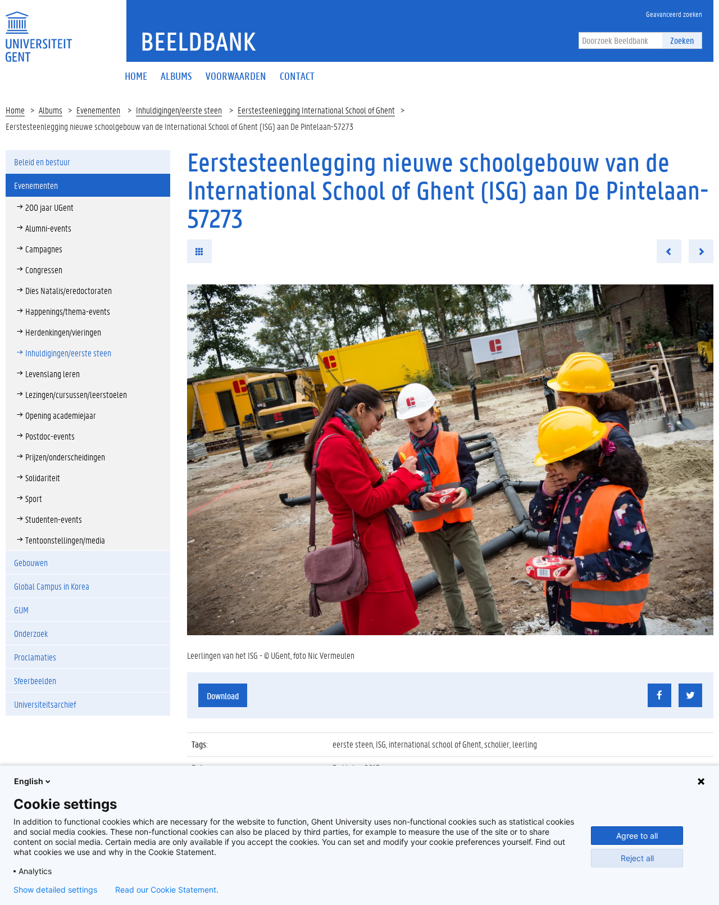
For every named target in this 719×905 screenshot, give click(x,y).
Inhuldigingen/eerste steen (179, 110)
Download (223, 696)
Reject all (637, 858)
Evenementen (98, 110)
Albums (50, 110)
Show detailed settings (55, 889)
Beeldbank (198, 41)
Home (15, 110)
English (28, 781)
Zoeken (682, 40)
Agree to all (637, 835)
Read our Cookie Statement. (167, 889)
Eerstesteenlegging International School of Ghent (316, 110)
